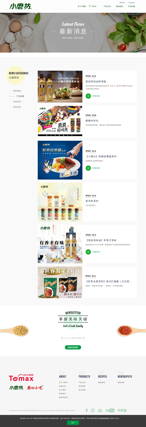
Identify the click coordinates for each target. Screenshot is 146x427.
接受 (73, 422)
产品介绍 (82, 382)
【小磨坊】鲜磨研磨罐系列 (101, 156)
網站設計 (67, 410)
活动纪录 (17, 102)
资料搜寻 (122, 2)
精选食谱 (101, 382)
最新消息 (121, 382)
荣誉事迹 (17, 91)
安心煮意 (62, 390)
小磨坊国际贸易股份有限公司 (20, 6)
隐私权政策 (63, 397)
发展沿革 (62, 386)
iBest (73, 410)
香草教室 (82, 386)
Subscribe (73, 347)
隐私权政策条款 (104, 418)
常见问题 (82, 390)
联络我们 (62, 393)
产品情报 (20, 96)
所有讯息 (17, 107)
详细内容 (96, 96)
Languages (131, 2)
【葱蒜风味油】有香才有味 (101, 240)
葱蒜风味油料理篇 (96, 81)
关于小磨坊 (63, 382)
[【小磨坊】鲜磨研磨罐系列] (60, 160)
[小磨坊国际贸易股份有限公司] (21, 380)
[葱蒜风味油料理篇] (60, 87)
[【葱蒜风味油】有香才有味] (60, 244)
